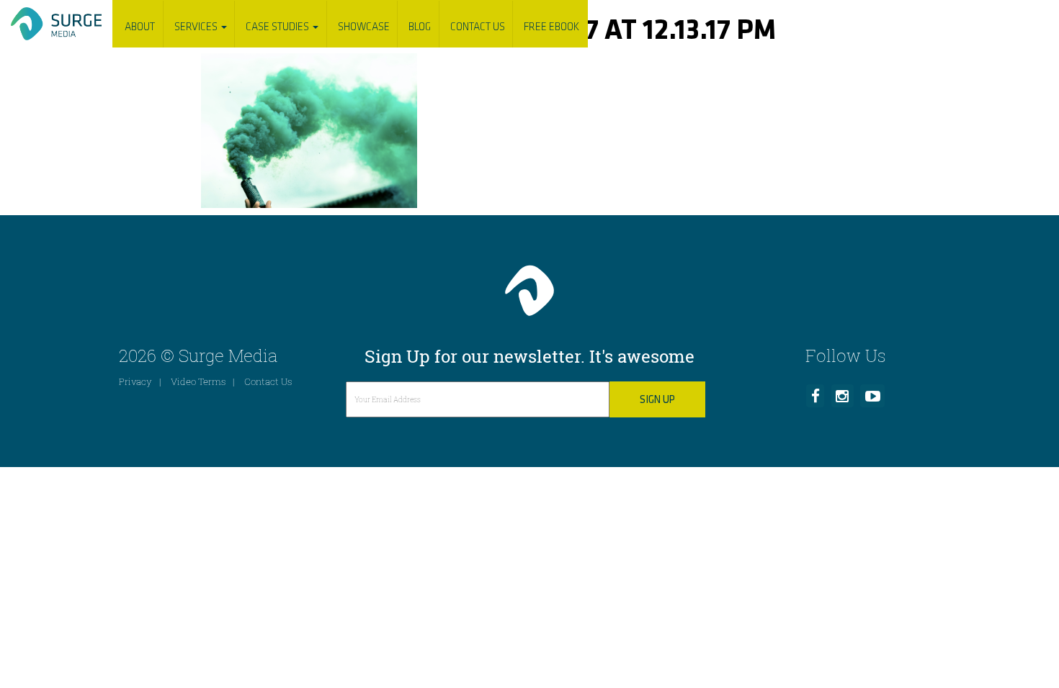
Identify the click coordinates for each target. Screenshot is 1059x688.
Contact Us (477, 27)
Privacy (135, 381)
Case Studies (278, 27)
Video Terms (198, 381)
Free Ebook (551, 27)
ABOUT (140, 27)
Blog (419, 27)
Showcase (364, 27)
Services (197, 27)
